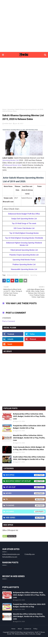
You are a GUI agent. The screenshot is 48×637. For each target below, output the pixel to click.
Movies (22, 493)
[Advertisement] (24, 26)
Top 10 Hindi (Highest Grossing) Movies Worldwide (24, 238)
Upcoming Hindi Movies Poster (24, 260)
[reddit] (12, 344)
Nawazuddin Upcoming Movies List (24, 269)
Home (4, 109)
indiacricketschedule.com (11, 554)
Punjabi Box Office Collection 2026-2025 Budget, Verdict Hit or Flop (29, 427)
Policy (35, 629)
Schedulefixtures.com (9, 557)
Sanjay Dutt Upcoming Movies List (24, 219)
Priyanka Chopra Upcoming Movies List (24, 255)
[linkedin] (12, 339)
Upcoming (10, 109)
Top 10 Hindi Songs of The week (24, 223)
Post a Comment (8, 321)
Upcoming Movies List (10, 160)
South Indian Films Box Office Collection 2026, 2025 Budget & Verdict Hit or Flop (29, 458)
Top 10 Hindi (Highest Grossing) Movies (24, 233)
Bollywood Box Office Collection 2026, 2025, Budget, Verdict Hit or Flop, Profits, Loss (29, 416)
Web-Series (22, 517)
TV (22, 499)
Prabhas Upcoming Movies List (24, 264)
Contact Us (27, 629)
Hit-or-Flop (22, 487)
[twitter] (35, 334)
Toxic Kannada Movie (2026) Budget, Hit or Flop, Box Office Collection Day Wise (29, 448)
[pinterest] (35, 339)
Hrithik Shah (8, 123)
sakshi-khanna (24, 275)
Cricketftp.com (30, 554)
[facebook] (12, 334)
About (20, 629)
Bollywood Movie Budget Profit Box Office (24, 214)
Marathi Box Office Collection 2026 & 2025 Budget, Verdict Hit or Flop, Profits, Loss (29, 437)
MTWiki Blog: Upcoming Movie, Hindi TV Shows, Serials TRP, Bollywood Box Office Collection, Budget (26, 633)
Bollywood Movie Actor (13, 165)
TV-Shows (22, 505)
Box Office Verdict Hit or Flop (22, 481)
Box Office (22, 475)
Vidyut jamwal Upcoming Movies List (24, 250)
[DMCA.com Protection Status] (9, 537)
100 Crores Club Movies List (24, 228)
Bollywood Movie (12, 275)
